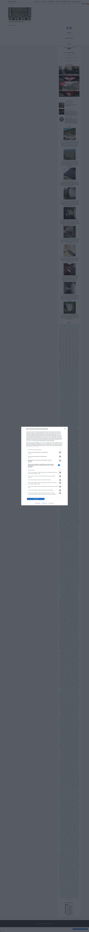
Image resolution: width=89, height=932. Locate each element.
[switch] (59, 452)
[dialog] (44, 466)
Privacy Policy (51, 503)
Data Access (44, 503)
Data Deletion (37, 503)
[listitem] (44, 449)
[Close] (65, 429)
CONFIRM (36, 498)
